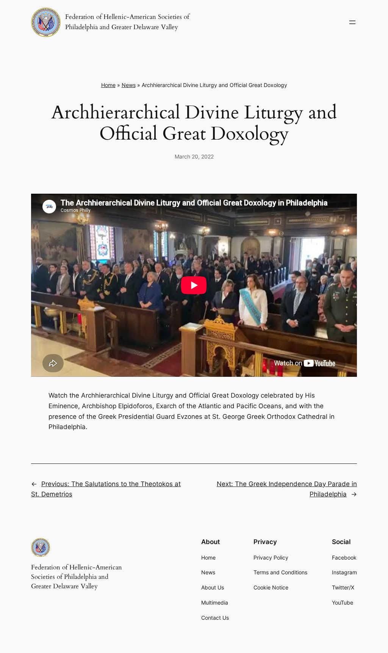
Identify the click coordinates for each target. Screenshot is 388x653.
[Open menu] (352, 22)
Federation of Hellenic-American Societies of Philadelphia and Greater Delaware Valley (76, 577)
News (129, 85)
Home (108, 85)
